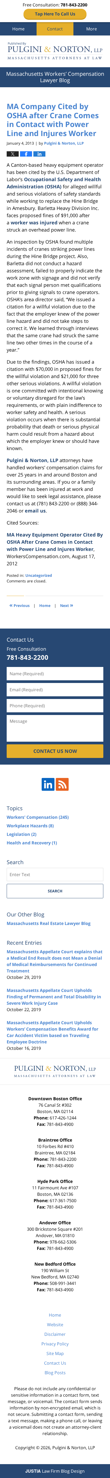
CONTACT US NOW (55, 751)
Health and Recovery (32, 843)
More (91, 29)
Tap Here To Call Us (55, 14)
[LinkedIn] (48, 784)
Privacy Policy (55, 1344)
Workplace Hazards (30, 826)
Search (55, 890)
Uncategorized (38, 575)
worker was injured (35, 222)
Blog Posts (55, 1373)
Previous (19, 605)
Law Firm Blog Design (55, 1471)
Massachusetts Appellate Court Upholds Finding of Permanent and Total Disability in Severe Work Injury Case (54, 996)
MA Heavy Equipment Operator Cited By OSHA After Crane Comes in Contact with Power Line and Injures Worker (55, 541)
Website (55, 1325)
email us (35, 510)
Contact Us (55, 1363)
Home (18, 29)
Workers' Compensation (38, 817)
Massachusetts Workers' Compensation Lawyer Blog (55, 51)
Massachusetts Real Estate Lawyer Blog (49, 923)
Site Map (55, 1353)
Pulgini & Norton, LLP (32, 460)
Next (66, 605)
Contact (55, 29)
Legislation (21, 834)
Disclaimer (55, 1334)
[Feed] (62, 784)
